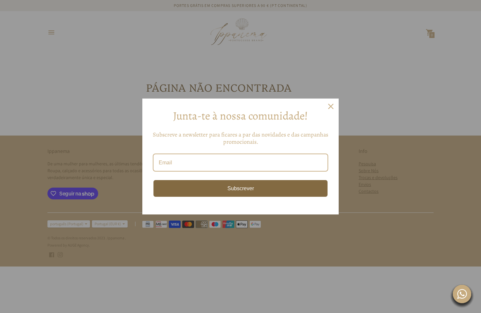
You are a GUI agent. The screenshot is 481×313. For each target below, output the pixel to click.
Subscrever (240, 188)
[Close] (331, 106)
